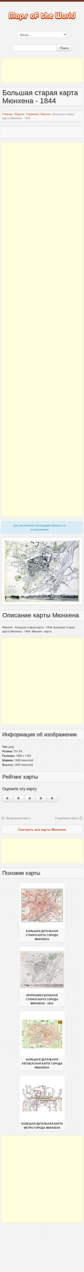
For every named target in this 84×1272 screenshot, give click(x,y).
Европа (19, 114)
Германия (32, 114)
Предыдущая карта (18, 818)
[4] (41, 798)
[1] (7, 798)
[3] (30, 798)
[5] (52, 798)
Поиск (64, 48)
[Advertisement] (42, 70)
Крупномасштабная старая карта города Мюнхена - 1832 (42, 999)
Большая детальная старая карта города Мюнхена (42, 935)
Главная (7, 114)
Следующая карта (66, 818)
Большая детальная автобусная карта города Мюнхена (42, 1063)
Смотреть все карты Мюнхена (42, 829)
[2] (18, 798)
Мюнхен (46, 114)
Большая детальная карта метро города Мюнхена (42, 1125)
